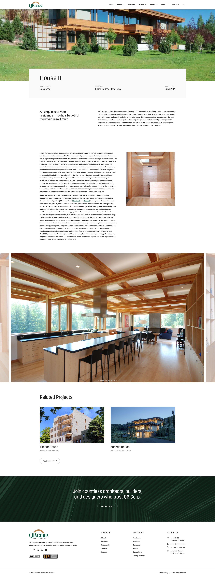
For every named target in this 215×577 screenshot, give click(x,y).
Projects (104, 541)
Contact (104, 552)
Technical (136, 545)
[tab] (98, 380)
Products (136, 538)
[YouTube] (46, 550)
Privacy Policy (163, 573)
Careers (104, 549)
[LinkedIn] (38, 550)
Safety (135, 549)
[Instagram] (34, 550)
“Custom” (76, 201)
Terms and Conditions (178, 573)
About (103, 538)
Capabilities (137, 552)
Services (136, 541)
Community (105, 545)
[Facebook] (30, 550)
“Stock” (87, 201)
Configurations (139, 556)
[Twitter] (42, 550)
